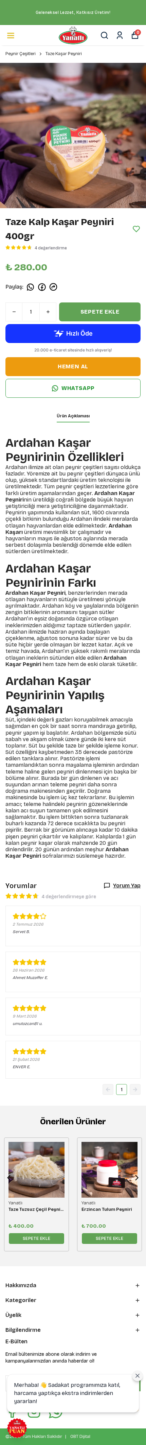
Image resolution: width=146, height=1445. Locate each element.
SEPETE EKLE (100, 312)
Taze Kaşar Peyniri (63, 53)
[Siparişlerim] (119, 35)
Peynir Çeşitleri (20, 53)
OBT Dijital (80, 1436)
